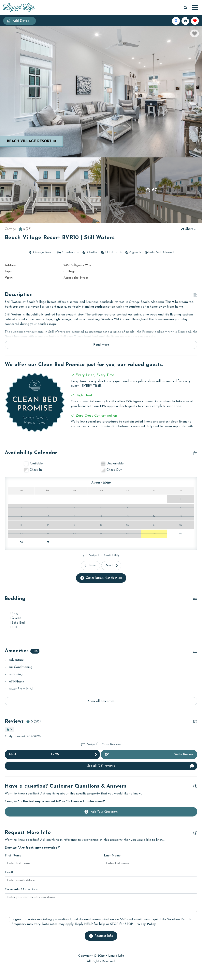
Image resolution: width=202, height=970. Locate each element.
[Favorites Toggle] (195, 21)
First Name (13, 855)
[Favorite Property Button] (194, 33)
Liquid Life (116, 955)
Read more (101, 344)
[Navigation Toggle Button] (195, 8)
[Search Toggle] (185, 8)
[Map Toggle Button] (176, 21)
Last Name (112, 855)
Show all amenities (101, 701)
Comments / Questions (21, 889)
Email (9, 872)
